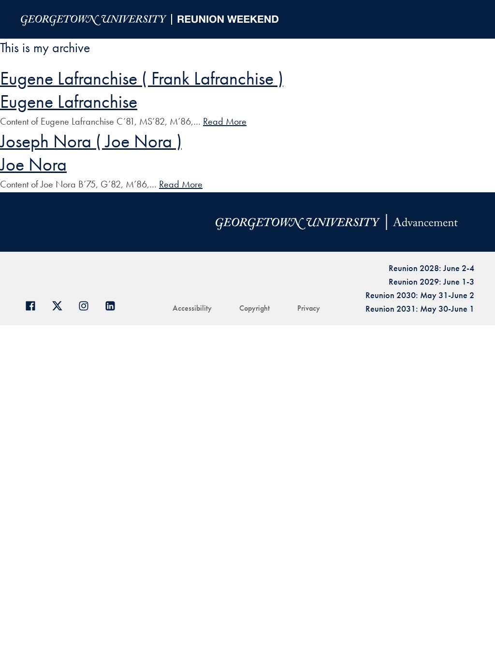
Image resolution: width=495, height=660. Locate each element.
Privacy (308, 308)
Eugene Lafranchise (68, 101)
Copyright (254, 308)
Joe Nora (33, 164)
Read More (225, 121)
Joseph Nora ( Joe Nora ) (91, 141)
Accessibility (192, 308)
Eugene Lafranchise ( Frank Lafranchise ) (141, 78)
